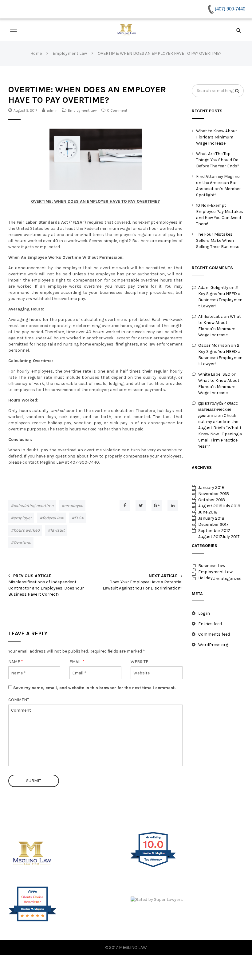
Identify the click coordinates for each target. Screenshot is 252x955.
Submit (33, 780)
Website (139, 661)
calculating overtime (33, 505)
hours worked (27, 530)
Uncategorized (227, 578)
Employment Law (82, 110)
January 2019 (211, 487)
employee (73, 505)
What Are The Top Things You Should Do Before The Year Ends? (217, 160)
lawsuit (57, 530)
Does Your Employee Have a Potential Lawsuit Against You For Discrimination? (143, 585)
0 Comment (117, 110)
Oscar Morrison (214, 345)
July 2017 (231, 536)
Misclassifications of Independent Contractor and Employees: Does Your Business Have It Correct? (46, 588)
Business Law (211, 565)
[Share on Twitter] (141, 505)
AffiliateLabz (210, 316)
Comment (18, 699)
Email (77, 661)
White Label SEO (214, 374)
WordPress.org (213, 644)
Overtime (22, 542)
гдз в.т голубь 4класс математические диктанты (218, 409)
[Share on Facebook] (125, 505)
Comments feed (214, 634)
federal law (53, 518)
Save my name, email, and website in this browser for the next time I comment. (94, 687)
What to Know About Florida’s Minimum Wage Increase (216, 137)
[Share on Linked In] (172, 505)
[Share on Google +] (157, 505)
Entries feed (210, 623)
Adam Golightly (213, 287)
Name (15, 661)
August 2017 (210, 536)
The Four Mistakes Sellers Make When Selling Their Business (217, 240)
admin (52, 110)
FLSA (79, 518)
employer (23, 518)
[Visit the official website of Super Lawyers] (187, 899)
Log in (204, 613)
